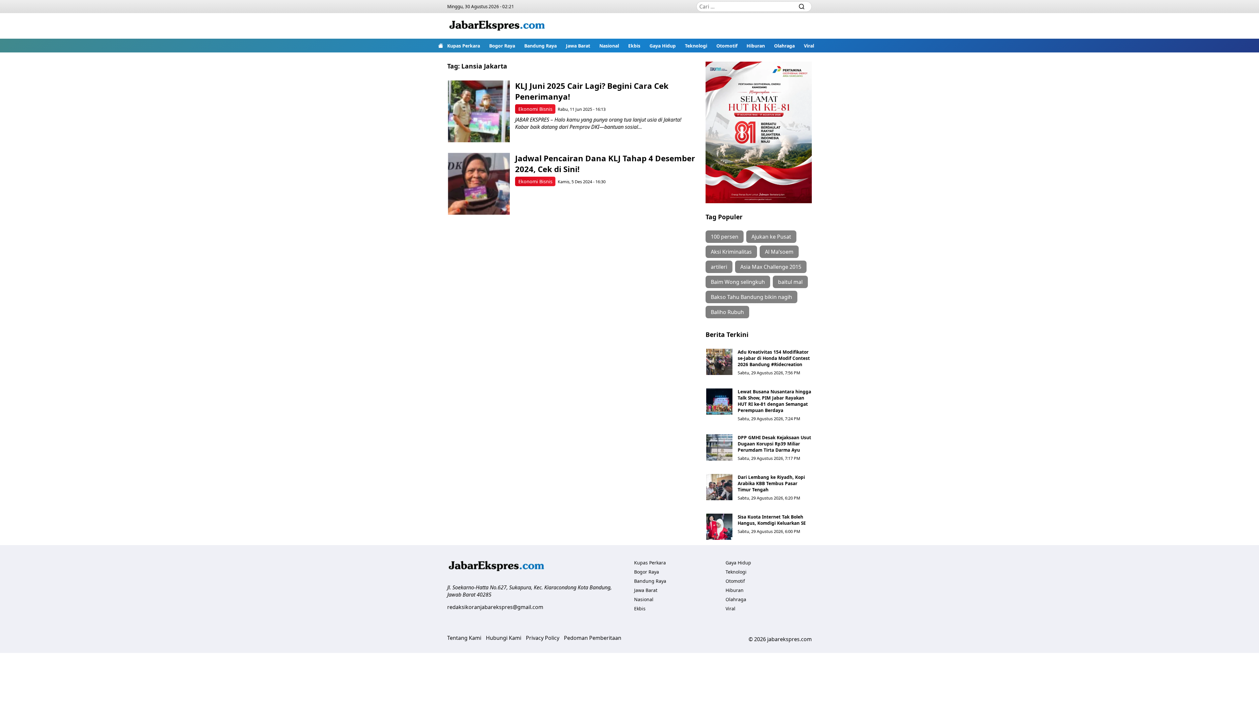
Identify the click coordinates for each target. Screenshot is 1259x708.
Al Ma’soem (779, 251)
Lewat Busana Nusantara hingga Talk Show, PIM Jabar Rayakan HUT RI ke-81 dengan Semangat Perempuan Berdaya (774, 400)
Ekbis (634, 46)
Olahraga (784, 46)
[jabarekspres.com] (497, 25)
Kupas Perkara (463, 46)
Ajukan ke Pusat (771, 236)
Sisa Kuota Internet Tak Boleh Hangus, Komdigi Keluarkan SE (772, 520)
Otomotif (726, 46)
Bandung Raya (540, 46)
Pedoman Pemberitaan (592, 637)
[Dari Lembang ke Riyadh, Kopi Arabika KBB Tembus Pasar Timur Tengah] (719, 487)
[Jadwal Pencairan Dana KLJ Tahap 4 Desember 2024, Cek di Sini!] (479, 184)
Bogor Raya (502, 46)
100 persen (724, 236)
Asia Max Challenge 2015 (770, 266)
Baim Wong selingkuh (738, 281)
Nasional (609, 46)
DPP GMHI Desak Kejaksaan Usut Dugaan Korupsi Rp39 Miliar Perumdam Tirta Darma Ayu (774, 443)
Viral (809, 46)
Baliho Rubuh (727, 312)
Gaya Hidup (662, 46)
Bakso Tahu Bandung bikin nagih (751, 297)
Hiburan (756, 46)
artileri (719, 266)
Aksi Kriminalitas (731, 251)
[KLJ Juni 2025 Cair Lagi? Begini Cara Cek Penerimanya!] (479, 111)
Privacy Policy (542, 637)
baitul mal (790, 281)
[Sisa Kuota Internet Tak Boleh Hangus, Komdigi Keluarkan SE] (719, 527)
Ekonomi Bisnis (535, 109)
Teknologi (696, 46)
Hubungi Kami (503, 637)
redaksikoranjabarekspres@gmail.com (495, 607)
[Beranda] (440, 45)
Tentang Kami (464, 637)
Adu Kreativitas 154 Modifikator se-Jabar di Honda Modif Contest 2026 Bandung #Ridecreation (774, 358)
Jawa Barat (578, 46)
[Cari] (801, 6)
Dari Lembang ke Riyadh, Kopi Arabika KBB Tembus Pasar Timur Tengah (771, 483)
